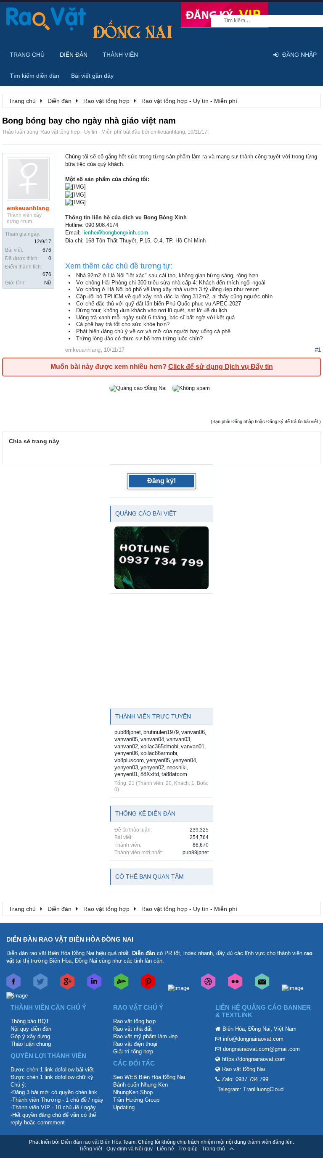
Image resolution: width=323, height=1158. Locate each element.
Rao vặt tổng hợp (134, 1021)
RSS (243, 1149)
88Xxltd (149, 774)
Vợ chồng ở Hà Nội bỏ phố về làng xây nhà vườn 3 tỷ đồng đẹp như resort (167, 289)
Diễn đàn (73, 54)
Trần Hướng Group (136, 1100)
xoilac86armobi (158, 753)
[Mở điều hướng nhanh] (310, 100)
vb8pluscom (129, 760)
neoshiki (177, 767)
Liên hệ (165, 1149)
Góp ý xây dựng (30, 1036)
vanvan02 (126, 746)
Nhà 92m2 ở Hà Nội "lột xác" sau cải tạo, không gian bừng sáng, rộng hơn (167, 275)
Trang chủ (27, 54)
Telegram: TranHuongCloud (250, 1089)
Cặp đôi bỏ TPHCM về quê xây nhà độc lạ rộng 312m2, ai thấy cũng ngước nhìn (174, 296)
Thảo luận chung (31, 1044)
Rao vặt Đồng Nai (243, 1069)
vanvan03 (178, 739)
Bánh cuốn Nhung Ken (140, 1085)
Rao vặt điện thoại (135, 1044)
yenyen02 (152, 767)
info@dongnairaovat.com (253, 1039)
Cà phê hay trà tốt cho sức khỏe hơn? (122, 324)
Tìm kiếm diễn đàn (34, 75)
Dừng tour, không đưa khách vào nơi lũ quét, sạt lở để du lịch (151, 310)
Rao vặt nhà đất (132, 1029)
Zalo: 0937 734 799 (245, 1079)
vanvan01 (192, 746)
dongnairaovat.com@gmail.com (261, 1049)
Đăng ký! (161, 480)
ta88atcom (174, 774)
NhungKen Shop (133, 1092)
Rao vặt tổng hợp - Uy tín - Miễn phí (80, 132)
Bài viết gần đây (92, 75)
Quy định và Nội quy (129, 1149)
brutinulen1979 (161, 732)
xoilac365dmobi (159, 746)
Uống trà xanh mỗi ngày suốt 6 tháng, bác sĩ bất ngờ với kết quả (155, 317)
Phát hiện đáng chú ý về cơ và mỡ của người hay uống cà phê (153, 331)
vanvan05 (126, 739)
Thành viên (120, 54)
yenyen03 (126, 767)
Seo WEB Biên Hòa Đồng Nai (149, 1077)
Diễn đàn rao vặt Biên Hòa (91, 1142)
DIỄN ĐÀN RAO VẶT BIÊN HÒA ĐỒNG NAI (69, 939)
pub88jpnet (127, 732)
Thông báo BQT (30, 1021)
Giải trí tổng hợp (133, 1051)
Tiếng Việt (90, 1149)
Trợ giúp (188, 1149)
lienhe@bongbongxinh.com (115, 232)
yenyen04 (184, 760)
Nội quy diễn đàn (31, 1029)
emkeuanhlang (168, 132)
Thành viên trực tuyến (153, 716)
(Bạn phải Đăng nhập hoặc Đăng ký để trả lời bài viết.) (266, 421)
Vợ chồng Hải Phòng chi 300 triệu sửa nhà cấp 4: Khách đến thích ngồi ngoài (170, 282)
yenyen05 (158, 760)
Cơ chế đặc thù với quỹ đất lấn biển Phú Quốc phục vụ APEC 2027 (158, 303)
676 (46, 250)
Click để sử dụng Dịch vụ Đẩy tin (220, 366)
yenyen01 (126, 774)
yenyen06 (126, 753)
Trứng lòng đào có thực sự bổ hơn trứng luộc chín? (139, 338)
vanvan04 (152, 739)
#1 (318, 350)
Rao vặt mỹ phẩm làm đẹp (145, 1036)
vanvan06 (193, 732)
